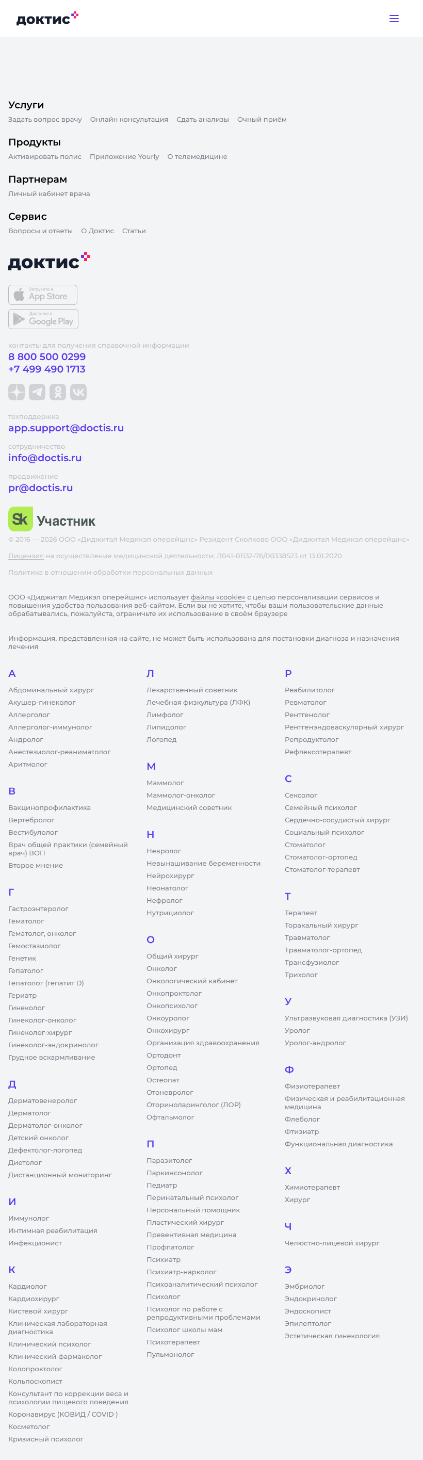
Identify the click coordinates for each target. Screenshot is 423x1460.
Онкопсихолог (172, 1006)
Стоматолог (305, 845)
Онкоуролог (168, 1018)
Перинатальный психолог (192, 1198)
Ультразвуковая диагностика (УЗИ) (346, 1018)
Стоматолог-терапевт (322, 870)
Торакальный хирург (321, 925)
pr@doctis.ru (40, 488)
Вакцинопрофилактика (49, 808)
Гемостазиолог (34, 946)
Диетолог (25, 1163)
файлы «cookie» (218, 597)
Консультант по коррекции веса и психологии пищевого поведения (68, 1398)
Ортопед (162, 1068)
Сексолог (301, 795)
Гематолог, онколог (42, 934)
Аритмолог (27, 764)
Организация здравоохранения (203, 1043)
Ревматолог (306, 703)
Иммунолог (28, 1218)
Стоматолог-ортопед (321, 857)
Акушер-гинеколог (41, 703)
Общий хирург (173, 956)
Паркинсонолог (175, 1173)
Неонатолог (167, 888)
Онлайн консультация (129, 120)
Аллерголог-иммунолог (50, 727)
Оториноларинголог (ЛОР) (194, 1105)
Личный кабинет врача (49, 194)
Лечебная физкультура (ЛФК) (198, 703)
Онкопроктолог (174, 993)
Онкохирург (168, 1031)
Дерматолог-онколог (45, 1126)
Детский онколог (38, 1138)
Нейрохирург (170, 876)
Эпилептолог (308, 1324)
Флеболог (302, 1119)
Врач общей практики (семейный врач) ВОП (68, 849)
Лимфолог (165, 715)
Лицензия (26, 556)
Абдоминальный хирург (51, 690)
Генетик (22, 958)
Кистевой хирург (38, 1311)
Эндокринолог (311, 1299)
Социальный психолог (324, 833)
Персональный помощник (193, 1210)
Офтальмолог (170, 1117)
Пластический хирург (185, 1223)
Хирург (297, 1200)
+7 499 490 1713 (47, 369)
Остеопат (163, 1080)
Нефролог (165, 901)
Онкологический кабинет (192, 981)
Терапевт (301, 913)
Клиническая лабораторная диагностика (57, 1328)
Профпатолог (170, 1247)
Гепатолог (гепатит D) (46, 983)
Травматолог (307, 938)
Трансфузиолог (312, 963)
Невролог (164, 851)
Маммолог (165, 783)
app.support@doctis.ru (66, 428)
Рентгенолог (307, 715)
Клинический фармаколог (55, 1357)
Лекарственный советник (192, 690)
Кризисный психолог (46, 1439)
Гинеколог (26, 1008)
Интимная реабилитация (52, 1231)
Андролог (25, 740)
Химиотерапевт (312, 1187)
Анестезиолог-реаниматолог (59, 752)
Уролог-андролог (315, 1043)
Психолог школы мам (185, 1330)
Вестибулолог (33, 833)
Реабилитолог (310, 690)
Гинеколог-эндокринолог (53, 1045)
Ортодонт (164, 1055)
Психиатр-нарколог (182, 1272)
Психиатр (164, 1260)
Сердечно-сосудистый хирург (338, 820)
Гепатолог (25, 971)
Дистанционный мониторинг (60, 1175)
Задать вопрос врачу (45, 120)
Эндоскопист (308, 1311)
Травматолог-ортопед (323, 950)
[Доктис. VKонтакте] (78, 392)
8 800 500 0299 (47, 357)
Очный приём (262, 120)
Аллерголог (29, 715)
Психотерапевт (173, 1342)
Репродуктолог (311, 740)
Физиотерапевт (312, 1086)
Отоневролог (170, 1093)
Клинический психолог (49, 1344)
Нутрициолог (170, 913)
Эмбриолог (304, 1287)
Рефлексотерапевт (318, 752)
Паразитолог (169, 1161)
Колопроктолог (35, 1369)
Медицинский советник (189, 808)
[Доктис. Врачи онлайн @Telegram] (37, 392)
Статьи (134, 231)
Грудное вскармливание (51, 1057)
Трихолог (301, 975)
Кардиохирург (33, 1299)
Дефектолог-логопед (45, 1150)
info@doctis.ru (45, 458)
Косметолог (29, 1427)
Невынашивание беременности (204, 863)
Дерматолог (29, 1113)
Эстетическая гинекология (332, 1336)
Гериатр (22, 996)
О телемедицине (197, 157)
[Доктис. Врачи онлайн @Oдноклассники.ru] (58, 392)
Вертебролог (31, 820)
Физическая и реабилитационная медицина (345, 1103)
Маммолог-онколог (181, 795)
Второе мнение (35, 866)
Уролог (297, 1031)
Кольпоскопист (35, 1381)
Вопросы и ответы (40, 231)
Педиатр (162, 1185)
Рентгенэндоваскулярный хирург (344, 727)
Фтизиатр (302, 1132)
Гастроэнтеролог (38, 909)
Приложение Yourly (124, 157)
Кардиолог (27, 1287)
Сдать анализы (202, 120)
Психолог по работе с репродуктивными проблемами (204, 1313)
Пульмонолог (170, 1355)
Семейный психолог (321, 808)
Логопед (161, 740)
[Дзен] (16, 392)
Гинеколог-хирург (40, 1033)
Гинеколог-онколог (42, 1020)
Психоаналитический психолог (202, 1284)
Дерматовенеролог (42, 1101)
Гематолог (26, 921)
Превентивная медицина (192, 1235)
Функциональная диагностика (339, 1144)
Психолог (163, 1297)
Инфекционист (35, 1243)
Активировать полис (45, 157)
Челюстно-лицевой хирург (332, 1243)
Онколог (162, 969)
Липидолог (166, 727)
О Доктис (97, 231)
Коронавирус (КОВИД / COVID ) (63, 1414)
